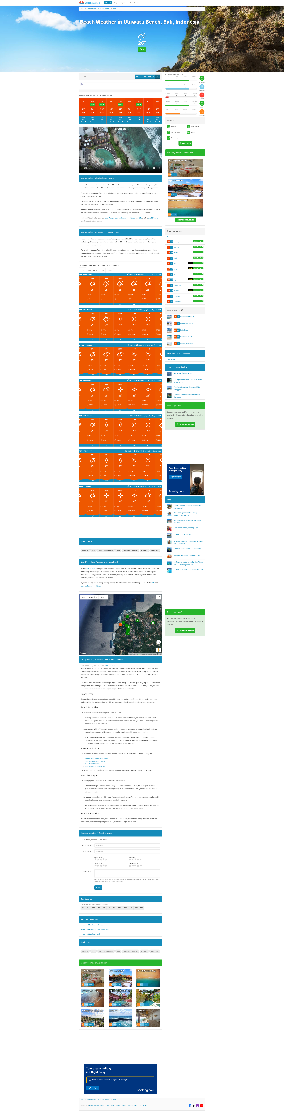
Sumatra (85, 550)
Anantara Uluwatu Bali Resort (96, 759)
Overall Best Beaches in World (91, 934)
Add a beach (143, 1105)
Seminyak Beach (186, 343)
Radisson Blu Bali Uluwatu (95, 761)
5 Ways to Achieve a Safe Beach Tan (187, 555)
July (175, 274)
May (92, 101)
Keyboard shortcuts (133, 654)
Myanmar (144, 550)
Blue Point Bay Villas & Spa (95, 766)
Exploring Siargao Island (183, 373)
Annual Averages (172, 237)
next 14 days (153, 218)
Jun (102, 101)
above (140, 686)
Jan (83, 908)
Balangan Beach (186, 323)
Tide (102, 271)
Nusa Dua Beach (186, 337)
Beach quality (98, 857)
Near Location (149, 76)
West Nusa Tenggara (106, 550)
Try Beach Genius (186, 424)
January (176, 242)
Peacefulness (133, 863)
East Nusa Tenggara (130, 550)
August (176, 280)
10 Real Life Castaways (182, 534)
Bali (114, 9)
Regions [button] (123, 3)
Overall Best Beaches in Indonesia (92, 925)
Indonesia (106, 9)
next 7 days (109, 218)
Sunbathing (98, 863)
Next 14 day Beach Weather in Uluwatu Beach (99, 562)
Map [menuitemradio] (84, 597)
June (175, 269)
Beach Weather (94, 1105)
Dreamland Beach (187, 316)
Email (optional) (86, 851)
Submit (98, 887)
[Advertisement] (120, 528)
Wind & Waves (92, 271)
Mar (93, 908)
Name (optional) (86, 845)
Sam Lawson (110, 666)
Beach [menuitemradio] (103, 597)
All (158, 76)
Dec (157, 101)
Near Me (138, 76)
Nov (148, 101)
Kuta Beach (184, 330)
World (82, 9)
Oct (139, 101)
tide (140, 218)
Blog (115, 3)
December (177, 302)
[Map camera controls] (158, 642)
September (177, 285)
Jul (111, 101)
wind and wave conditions (124, 218)
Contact (112, 1105)
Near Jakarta (171, 359)
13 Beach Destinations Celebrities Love (188, 569)
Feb (88, 908)
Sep (129, 101)
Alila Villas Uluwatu (92, 764)
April (175, 258)
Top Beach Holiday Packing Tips (186, 527)
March (176, 253)
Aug (120, 101)
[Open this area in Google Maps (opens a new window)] (83, 653)
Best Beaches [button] (135, 3)
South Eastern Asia (93, 9)
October (176, 291)
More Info (186, 143)
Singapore (154, 550)
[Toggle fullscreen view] (158, 597)
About (102, 1105)
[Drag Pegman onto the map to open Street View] (158, 650)
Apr (83, 101)
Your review (87, 871)
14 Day (110, 271)
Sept (125, 908)
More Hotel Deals (186, 220)
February (177, 247)
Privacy (124, 1105)
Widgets (130, 1105)
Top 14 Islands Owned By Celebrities (187, 548)
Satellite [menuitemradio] (93, 597)
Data (107, 1105)
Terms (159, 654)
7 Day (82, 270)
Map (143, 49)
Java (93, 550)
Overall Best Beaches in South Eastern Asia (95, 929)
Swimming (132, 857)
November (177, 296)
